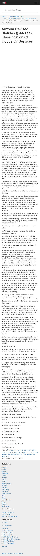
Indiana (4, 481)
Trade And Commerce (29, 19)
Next (7, 456)
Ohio (3, 496)
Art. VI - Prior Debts (8, 541)
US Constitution (7, 526)
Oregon (4, 498)
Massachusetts (6, 483)
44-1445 (31, 450)
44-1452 (11, 454)
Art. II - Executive (7, 533)
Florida (4, 475)
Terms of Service (7, 553)
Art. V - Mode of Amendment (11, 539)
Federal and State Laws (15, 17)
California (5, 473)
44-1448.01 (22, 452)
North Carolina (6, 494)
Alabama (4, 467)
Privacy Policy (18, 553)
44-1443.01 (17, 450)
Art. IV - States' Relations (10, 537)
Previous (10, 450)
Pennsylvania (6, 500)
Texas (3, 502)
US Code (4, 522)
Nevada (4, 487)
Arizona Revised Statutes (11, 19)
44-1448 (14, 452)
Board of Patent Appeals (9, 516)
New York (5, 492)
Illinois (4, 479)
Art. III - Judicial (7, 535)
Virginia (4, 504)
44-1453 (17, 454)
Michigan (4, 485)
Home (3, 17)
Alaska (4, 469)
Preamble (5, 529)
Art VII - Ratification (8, 543)
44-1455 (23, 454)
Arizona (4, 471)
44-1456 (29, 454)
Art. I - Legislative (7, 531)
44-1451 (4, 454)
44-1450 (35, 452)
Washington (5, 506)
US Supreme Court (8, 512)
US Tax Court (6, 514)
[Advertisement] (20, 64)
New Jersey (5, 490)
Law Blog (4, 546)
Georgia (4, 477)
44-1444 (24, 450)
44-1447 (8, 452)
